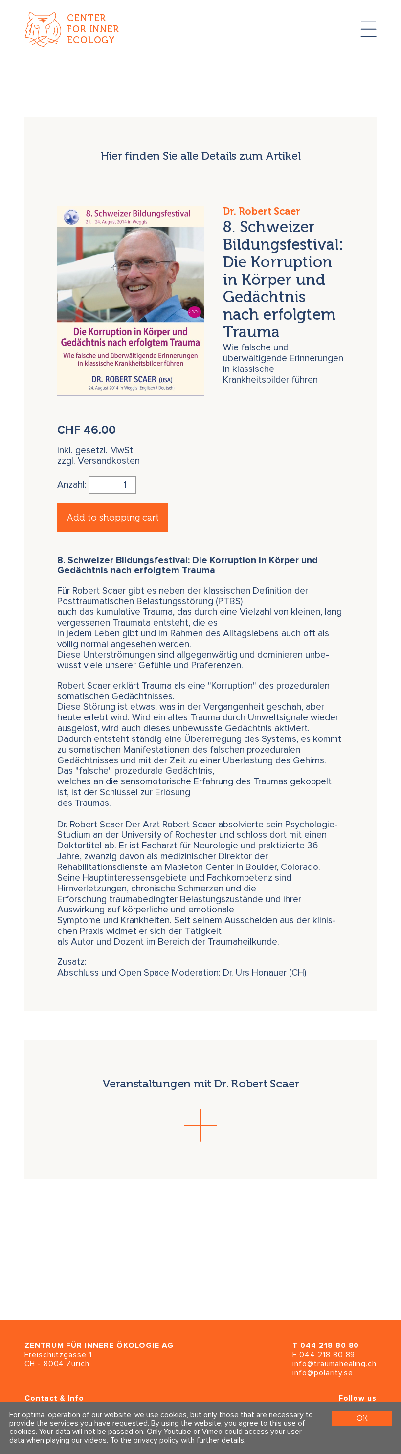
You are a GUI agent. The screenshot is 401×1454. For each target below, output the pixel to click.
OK (361, 1418)
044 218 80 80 (329, 1345)
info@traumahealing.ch (334, 1363)
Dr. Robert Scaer (261, 211)
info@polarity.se (322, 1373)
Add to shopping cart (113, 517)
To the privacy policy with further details (177, 1440)
